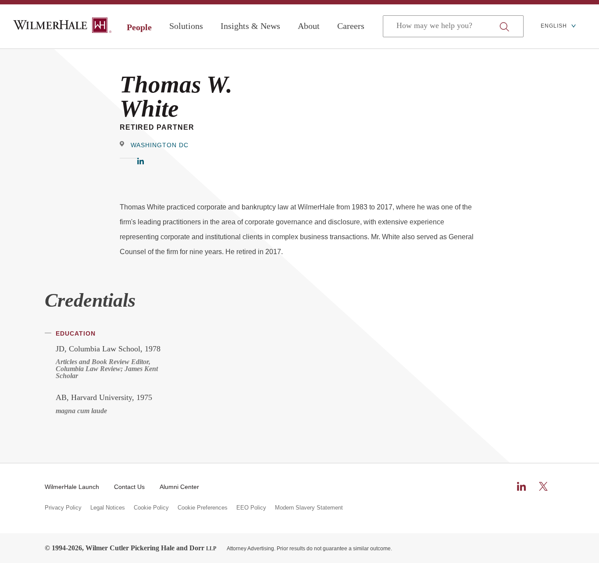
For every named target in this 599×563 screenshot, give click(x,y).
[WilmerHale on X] (543, 486)
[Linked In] (140, 162)
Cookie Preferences (203, 508)
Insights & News (250, 26)
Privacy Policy (63, 508)
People (139, 27)
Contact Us (129, 486)
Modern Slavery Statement (309, 508)
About (309, 26)
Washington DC (160, 145)
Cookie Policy (151, 508)
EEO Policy (251, 508)
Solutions (186, 26)
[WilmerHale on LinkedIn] (521, 486)
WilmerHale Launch (72, 486)
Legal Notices (107, 508)
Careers (350, 26)
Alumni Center (179, 486)
